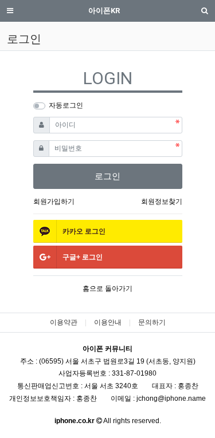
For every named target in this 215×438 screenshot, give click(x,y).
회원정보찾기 (161, 202)
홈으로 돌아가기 (107, 289)
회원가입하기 (54, 202)
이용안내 (108, 322)
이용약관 (63, 322)
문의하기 (152, 322)
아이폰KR (104, 10)
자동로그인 (66, 105)
